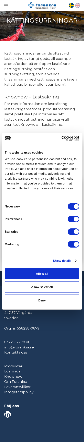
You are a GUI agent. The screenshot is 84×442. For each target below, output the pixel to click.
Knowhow (13, 376)
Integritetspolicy (18, 392)
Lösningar (13, 371)
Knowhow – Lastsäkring (41, 124)
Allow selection (42, 287)
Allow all (42, 273)
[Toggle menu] (5, 5)
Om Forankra (15, 382)
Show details (62, 260)
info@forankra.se (19, 347)
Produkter (13, 366)
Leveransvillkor (17, 387)
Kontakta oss (15, 352)
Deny (42, 300)
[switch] (73, 219)
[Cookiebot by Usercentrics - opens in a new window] (61, 138)
